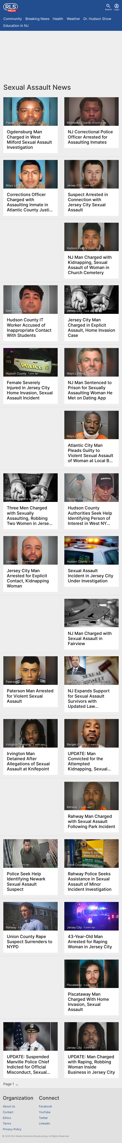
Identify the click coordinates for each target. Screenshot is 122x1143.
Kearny (10, 310)
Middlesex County (79, 122)
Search (108, 9)
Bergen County (77, 624)
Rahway (72, 807)
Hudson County (77, 248)
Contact (8, 1112)
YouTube (44, 1112)
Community (12, 19)
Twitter (43, 1118)
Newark (11, 864)
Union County (76, 864)
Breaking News (37, 19)
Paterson (12, 681)
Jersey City (74, 185)
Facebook (45, 1106)
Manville (11, 1047)
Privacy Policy (12, 1129)
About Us (9, 1106)
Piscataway (74, 985)
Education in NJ (16, 25)
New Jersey (74, 681)
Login (116, 9)
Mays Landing (15, 185)
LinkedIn (44, 1123)
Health (58, 19)
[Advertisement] (61, 57)
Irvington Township (18, 744)
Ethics (7, 1118)
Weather (73, 19)
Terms (7, 1123)
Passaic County (16, 122)
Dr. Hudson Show (97, 19)
